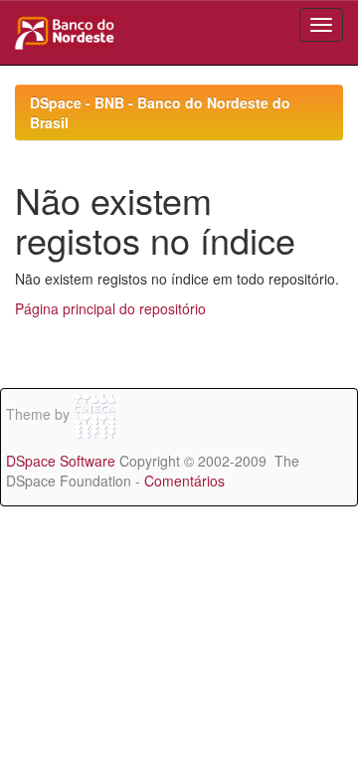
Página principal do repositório (110, 308)
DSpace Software (60, 461)
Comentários (184, 480)
